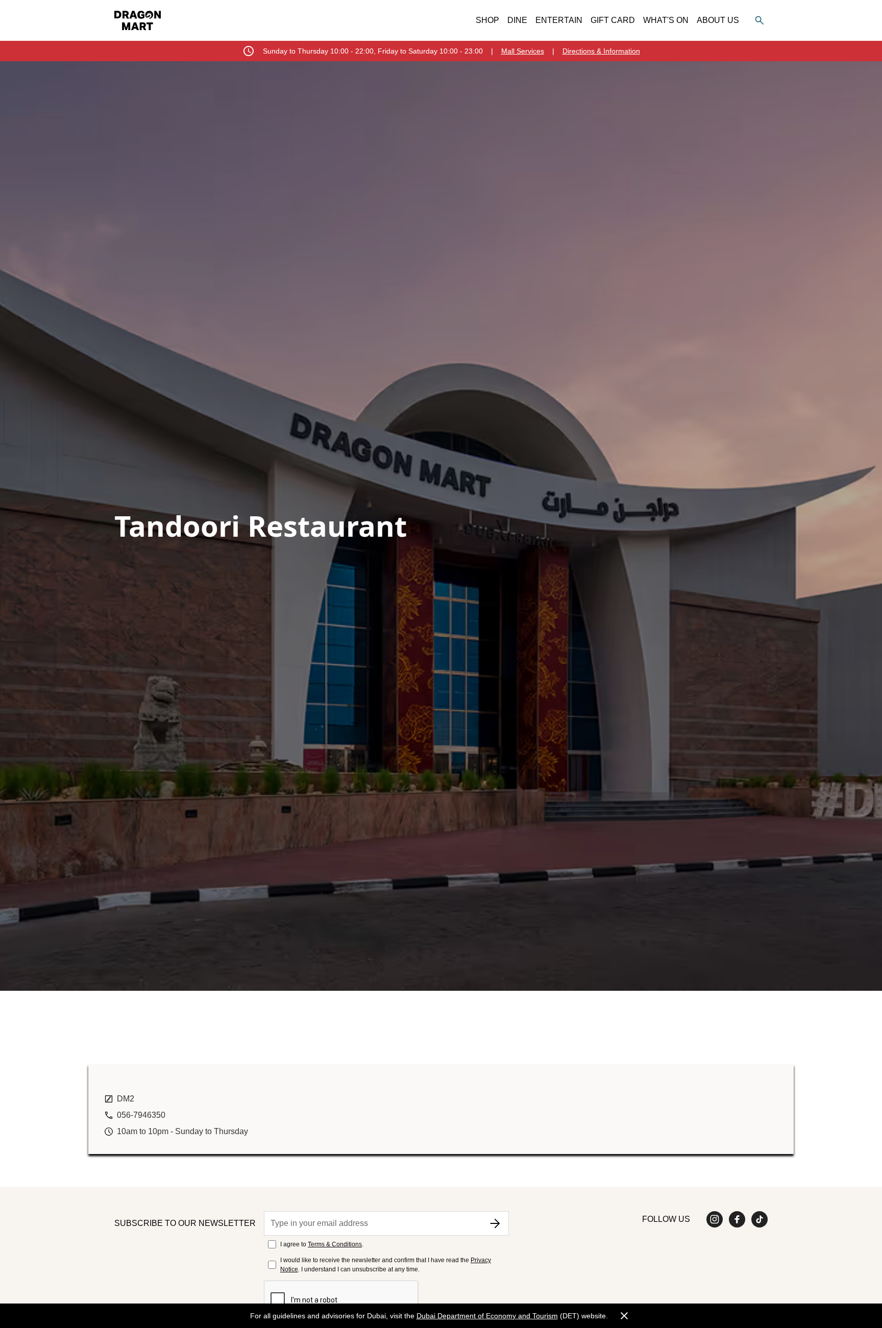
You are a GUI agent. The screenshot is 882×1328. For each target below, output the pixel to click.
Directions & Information (601, 51)
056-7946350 (141, 1115)
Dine (517, 20)
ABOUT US (718, 20)
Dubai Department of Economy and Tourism (487, 1316)
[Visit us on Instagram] (714, 1219)
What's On (666, 20)
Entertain (558, 20)
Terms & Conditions (335, 1244)
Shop (487, 20)
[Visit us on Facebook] (737, 1219)
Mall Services (522, 51)
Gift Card (613, 20)
